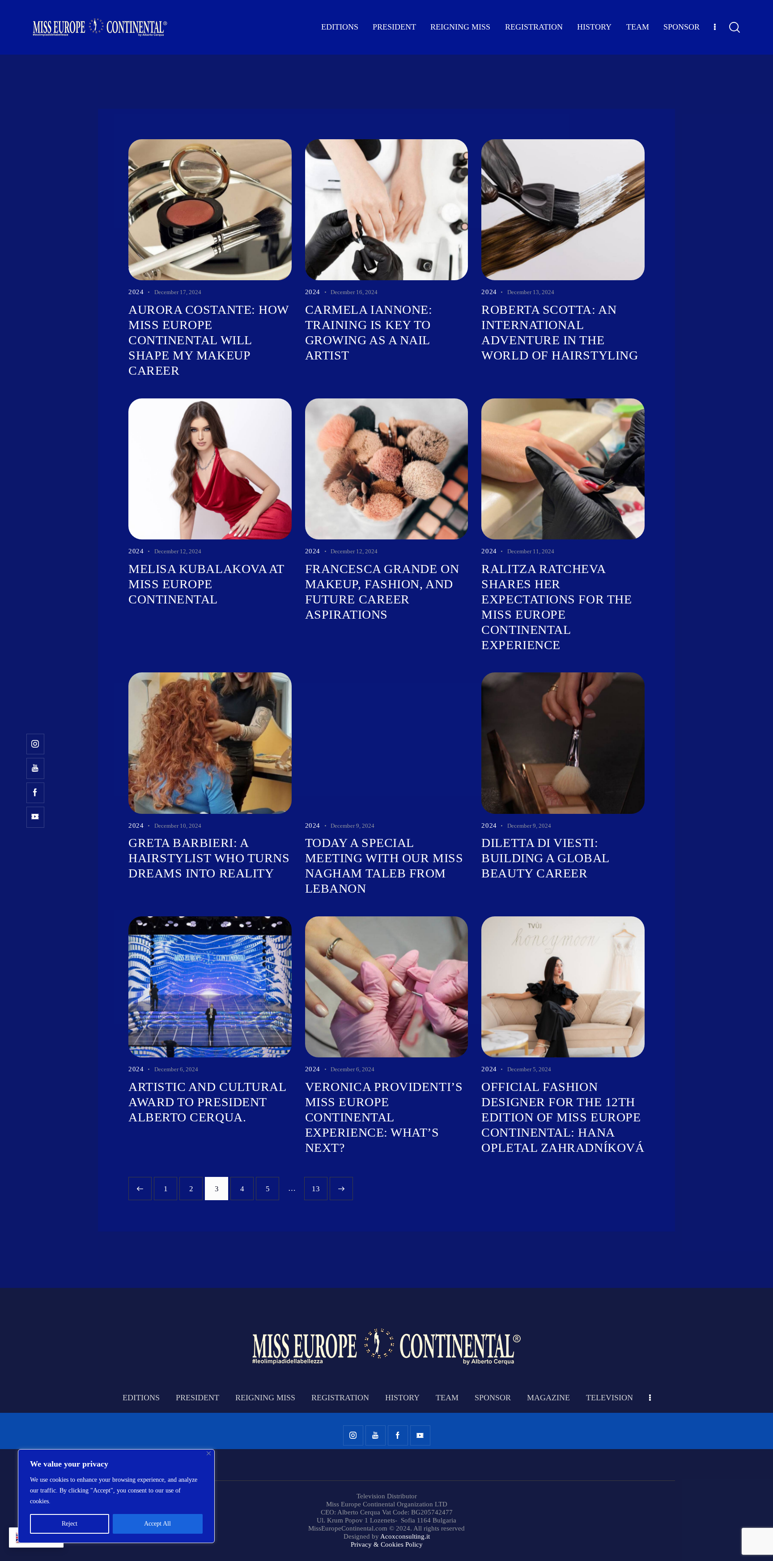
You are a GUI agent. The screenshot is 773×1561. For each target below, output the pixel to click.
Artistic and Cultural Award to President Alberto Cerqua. (207, 1102)
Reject (69, 1523)
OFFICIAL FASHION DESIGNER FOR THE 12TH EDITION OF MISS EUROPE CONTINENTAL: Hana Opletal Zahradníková (562, 1117)
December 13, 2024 (530, 292)
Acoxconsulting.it (405, 1536)
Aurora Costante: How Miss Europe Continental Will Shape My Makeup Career (208, 340)
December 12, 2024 (177, 551)
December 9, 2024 (352, 825)
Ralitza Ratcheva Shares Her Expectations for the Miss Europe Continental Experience (556, 607)
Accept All (157, 1523)
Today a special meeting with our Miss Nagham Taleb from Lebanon (384, 865)
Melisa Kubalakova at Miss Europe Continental (206, 584)
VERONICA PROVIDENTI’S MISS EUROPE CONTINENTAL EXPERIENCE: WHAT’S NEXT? (384, 1117)
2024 (136, 291)
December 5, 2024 (529, 1069)
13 (319, 1185)
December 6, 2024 (176, 1069)
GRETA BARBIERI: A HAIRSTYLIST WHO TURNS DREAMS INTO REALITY (209, 858)
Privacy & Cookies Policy (387, 1544)
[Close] (209, 1453)
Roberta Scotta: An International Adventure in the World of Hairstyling (559, 332)
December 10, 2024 (177, 825)
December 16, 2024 (354, 292)
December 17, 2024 (177, 292)
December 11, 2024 (530, 551)
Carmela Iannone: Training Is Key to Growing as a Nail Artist (369, 332)
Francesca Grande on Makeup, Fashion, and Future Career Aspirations (382, 591)
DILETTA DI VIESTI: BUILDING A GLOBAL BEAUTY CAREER (545, 858)
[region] (116, 1496)
